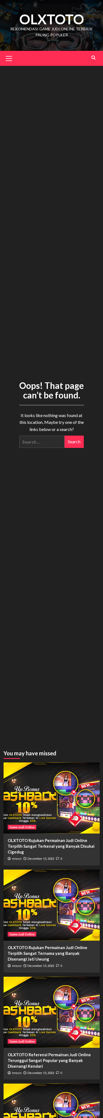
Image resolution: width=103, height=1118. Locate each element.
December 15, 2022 (40, 858)
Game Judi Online (22, 827)
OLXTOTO (51, 19)
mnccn (16, 859)
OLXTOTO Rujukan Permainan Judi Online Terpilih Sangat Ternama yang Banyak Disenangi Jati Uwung (47, 953)
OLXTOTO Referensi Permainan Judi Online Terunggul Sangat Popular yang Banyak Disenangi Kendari (49, 1060)
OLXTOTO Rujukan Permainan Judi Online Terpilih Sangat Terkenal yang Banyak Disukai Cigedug (51, 846)
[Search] (93, 57)
